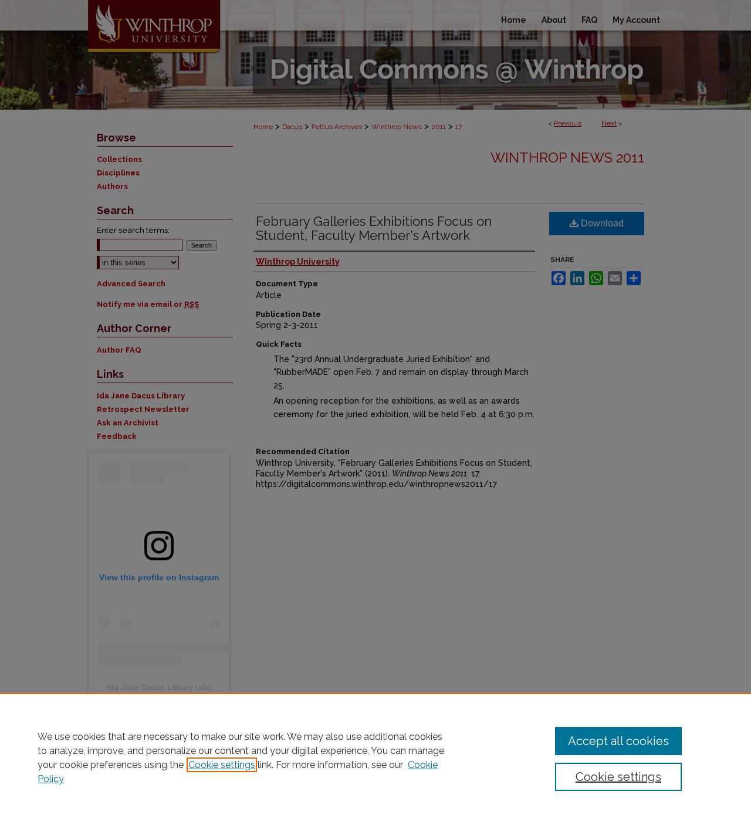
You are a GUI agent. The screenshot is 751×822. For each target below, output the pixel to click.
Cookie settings (221, 764)
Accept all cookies (618, 741)
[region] (375, 757)
